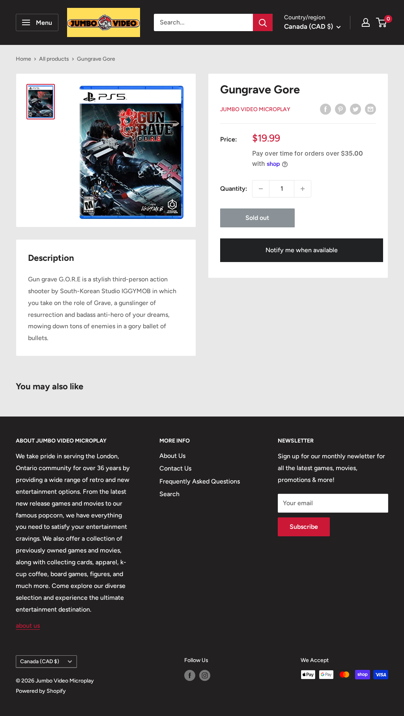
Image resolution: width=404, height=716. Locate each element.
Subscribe (304, 526)
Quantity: (233, 188)
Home (23, 59)
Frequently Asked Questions (199, 481)
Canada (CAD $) (39, 661)
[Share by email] (370, 109)
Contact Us (175, 468)
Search (169, 494)
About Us (172, 455)
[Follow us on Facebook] (189, 675)
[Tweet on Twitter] (355, 109)
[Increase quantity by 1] (302, 188)
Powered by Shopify (41, 691)
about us (28, 625)
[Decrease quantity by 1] (260, 188)
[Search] (263, 22)
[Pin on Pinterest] (340, 109)
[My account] (366, 22)
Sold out (257, 217)
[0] (382, 22)
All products (54, 59)
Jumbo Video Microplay (255, 109)
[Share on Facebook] (325, 109)
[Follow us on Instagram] (204, 675)
